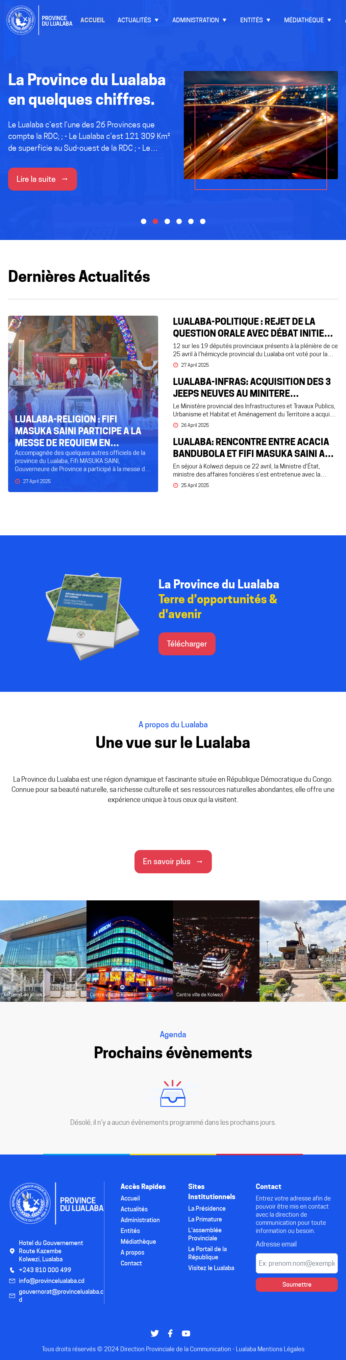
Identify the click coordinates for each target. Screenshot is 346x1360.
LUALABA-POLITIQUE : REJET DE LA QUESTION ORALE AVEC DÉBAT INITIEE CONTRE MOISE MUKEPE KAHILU (251, 327)
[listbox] (173, 139)
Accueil (92, 20)
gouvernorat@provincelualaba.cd (61, 1295)
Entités (251, 20)
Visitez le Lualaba (211, 1267)
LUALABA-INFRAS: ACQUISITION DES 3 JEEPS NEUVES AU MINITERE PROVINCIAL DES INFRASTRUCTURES (252, 387)
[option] (173, 139)
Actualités (134, 20)
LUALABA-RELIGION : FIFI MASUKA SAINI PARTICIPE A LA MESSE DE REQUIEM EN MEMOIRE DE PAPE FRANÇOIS (78, 431)
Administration (195, 20)
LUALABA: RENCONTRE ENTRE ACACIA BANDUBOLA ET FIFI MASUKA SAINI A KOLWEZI (251, 448)
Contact (131, 1263)
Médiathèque (304, 20)
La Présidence (207, 1208)
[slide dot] (143, 221)
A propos (132, 1252)
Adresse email (276, 1244)
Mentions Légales (280, 1349)
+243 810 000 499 (45, 1269)
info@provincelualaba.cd (51, 1280)
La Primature (205, 1219)
